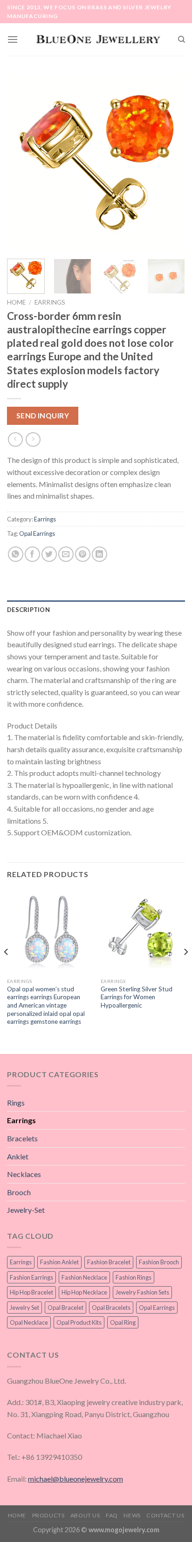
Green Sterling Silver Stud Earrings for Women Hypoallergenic (136, 997)
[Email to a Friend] (66, 554)
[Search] (181, 39)
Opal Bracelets (111, 1307)
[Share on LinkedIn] (99, 554)
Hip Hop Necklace (84, 1292)
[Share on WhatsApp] (15, 554)
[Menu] (12, 39)
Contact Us (165, 1515)
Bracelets (22, 1138)
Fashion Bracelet (108, 1262)
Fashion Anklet (59, 1262)
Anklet (17, 1156)
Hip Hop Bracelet (31, 1292)
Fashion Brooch (159, 1262)
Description (28, 609)
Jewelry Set (24, 1307)
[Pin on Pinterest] (82, 554)
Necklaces (24, 1174)
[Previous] (22, 163)
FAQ (112, 1515)
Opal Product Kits (79, 1322)
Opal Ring (123, 1322)
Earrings (49, 302)
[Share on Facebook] (32, 554)
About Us (85, 1515)
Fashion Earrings (31, 1277)
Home (16, 302)
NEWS (131, 1515)
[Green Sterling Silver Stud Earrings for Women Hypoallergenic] (143, 931)
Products (48, 1515)
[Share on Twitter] (49, 554)
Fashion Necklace (84, 1277)
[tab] (96, 609)
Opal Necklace (29, 1322)
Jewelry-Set (26, 1209)
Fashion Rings (133, 1277)
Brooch (19, 1192)
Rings (16, 1102)
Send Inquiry (42, 415)
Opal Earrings (37, 533)
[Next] (169, 163)
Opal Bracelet (65, 1307)
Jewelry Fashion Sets (142, 1292)
